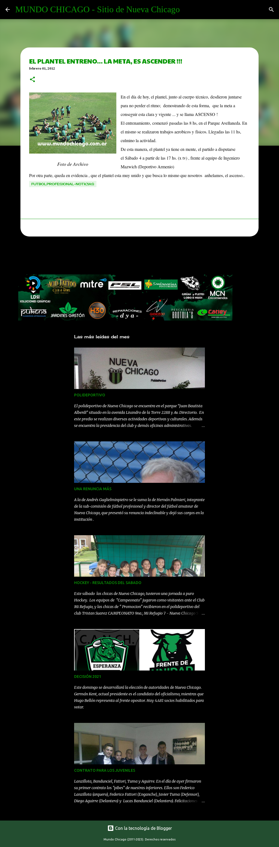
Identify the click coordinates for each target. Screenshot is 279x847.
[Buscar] (271, 9)
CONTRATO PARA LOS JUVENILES (104, 770)
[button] (32, 80)
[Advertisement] (117, 257)
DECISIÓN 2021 (87, 676)
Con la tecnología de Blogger (143, 828)
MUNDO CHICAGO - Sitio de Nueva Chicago (97, 9)
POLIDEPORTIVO (89, 395)
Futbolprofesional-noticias (62, 184)
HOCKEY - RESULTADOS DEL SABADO (107, 582)
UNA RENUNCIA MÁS (92, 489)
